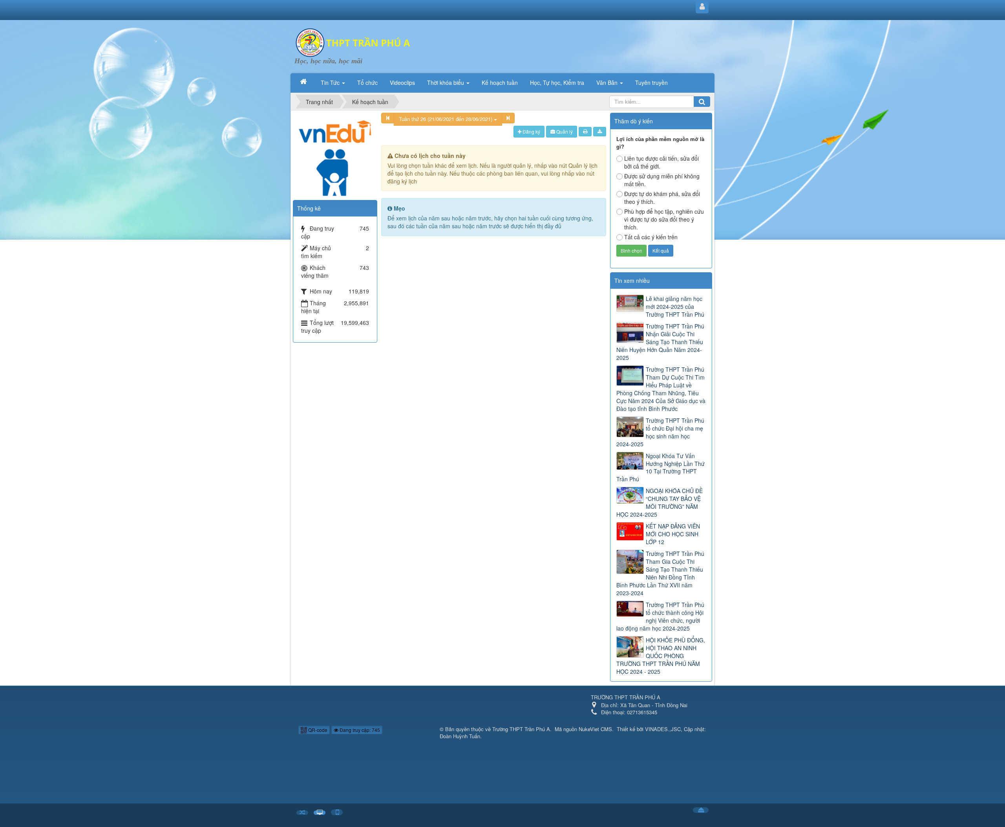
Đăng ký (530, 131)
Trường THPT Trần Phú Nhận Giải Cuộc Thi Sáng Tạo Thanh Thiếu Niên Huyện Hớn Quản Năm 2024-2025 (660, 341)
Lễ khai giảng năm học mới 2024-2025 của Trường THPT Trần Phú (675, 306)
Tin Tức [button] (331, 82)
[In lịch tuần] (585, 131)
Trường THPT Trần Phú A (521, 729)
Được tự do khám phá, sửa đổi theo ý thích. (662, 197)
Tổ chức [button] (367, 82)
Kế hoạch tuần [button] (500, 82)
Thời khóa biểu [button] (446, 82)
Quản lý (564, 131)
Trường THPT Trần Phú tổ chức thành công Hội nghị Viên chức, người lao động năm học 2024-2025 (660, 616)
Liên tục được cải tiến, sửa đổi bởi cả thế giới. (661, 162)
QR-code (317, 729)
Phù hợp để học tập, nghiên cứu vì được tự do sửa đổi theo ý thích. (664, 219)
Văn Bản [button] (607, 82)
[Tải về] (599, 131)
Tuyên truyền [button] (651, 82)
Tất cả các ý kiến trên (651, 237)
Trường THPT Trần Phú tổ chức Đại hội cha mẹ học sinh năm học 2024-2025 (660, 432)
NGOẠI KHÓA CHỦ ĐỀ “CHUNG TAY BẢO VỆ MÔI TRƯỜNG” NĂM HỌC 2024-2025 (659, 502)
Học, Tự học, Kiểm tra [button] (557, 82)
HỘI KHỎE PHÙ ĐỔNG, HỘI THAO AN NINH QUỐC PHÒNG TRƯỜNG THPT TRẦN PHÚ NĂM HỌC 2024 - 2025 (660, 655)
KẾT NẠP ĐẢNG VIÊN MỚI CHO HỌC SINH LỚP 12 (673, 534)
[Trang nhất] (304, 81)
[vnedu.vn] (334, 154)
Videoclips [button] (402, 82)
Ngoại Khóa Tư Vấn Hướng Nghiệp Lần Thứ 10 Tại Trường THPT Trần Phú (660, 467)
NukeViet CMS (595, 729)
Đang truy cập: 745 (359, 729)
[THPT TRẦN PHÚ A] (353, 42)
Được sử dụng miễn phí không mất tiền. (662, 180)
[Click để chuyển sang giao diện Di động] (337, 812)
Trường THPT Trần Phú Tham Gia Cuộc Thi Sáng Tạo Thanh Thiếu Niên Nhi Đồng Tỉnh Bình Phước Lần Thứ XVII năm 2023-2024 (660, 573)
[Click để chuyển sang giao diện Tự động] (302, 812)
